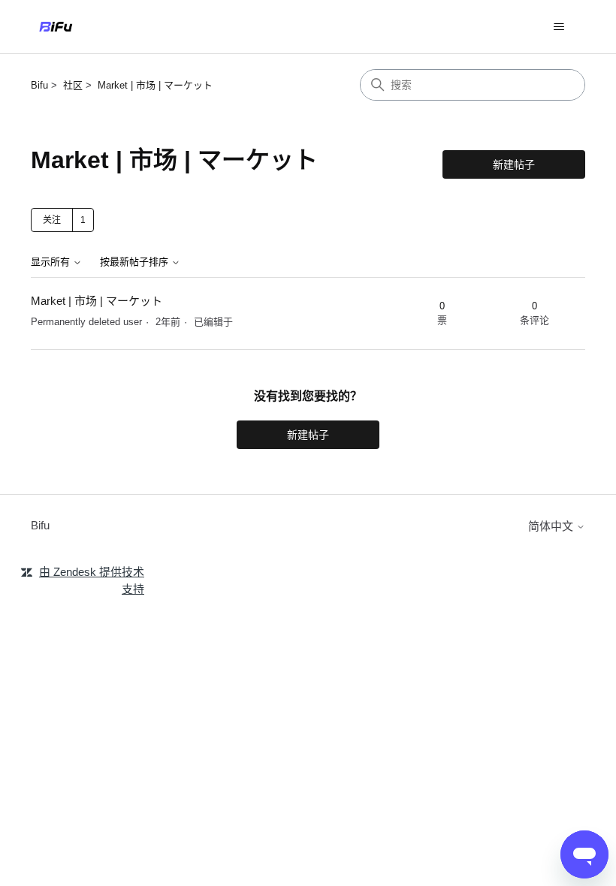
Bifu (39, 85)
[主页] (55, 27)
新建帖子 (514, 164)
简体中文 (552, 526)
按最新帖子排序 (135, 262)
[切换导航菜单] (558, 27)
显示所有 (52, 262)
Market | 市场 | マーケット (155, 85)
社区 (73, 85)
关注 (52, 220)
